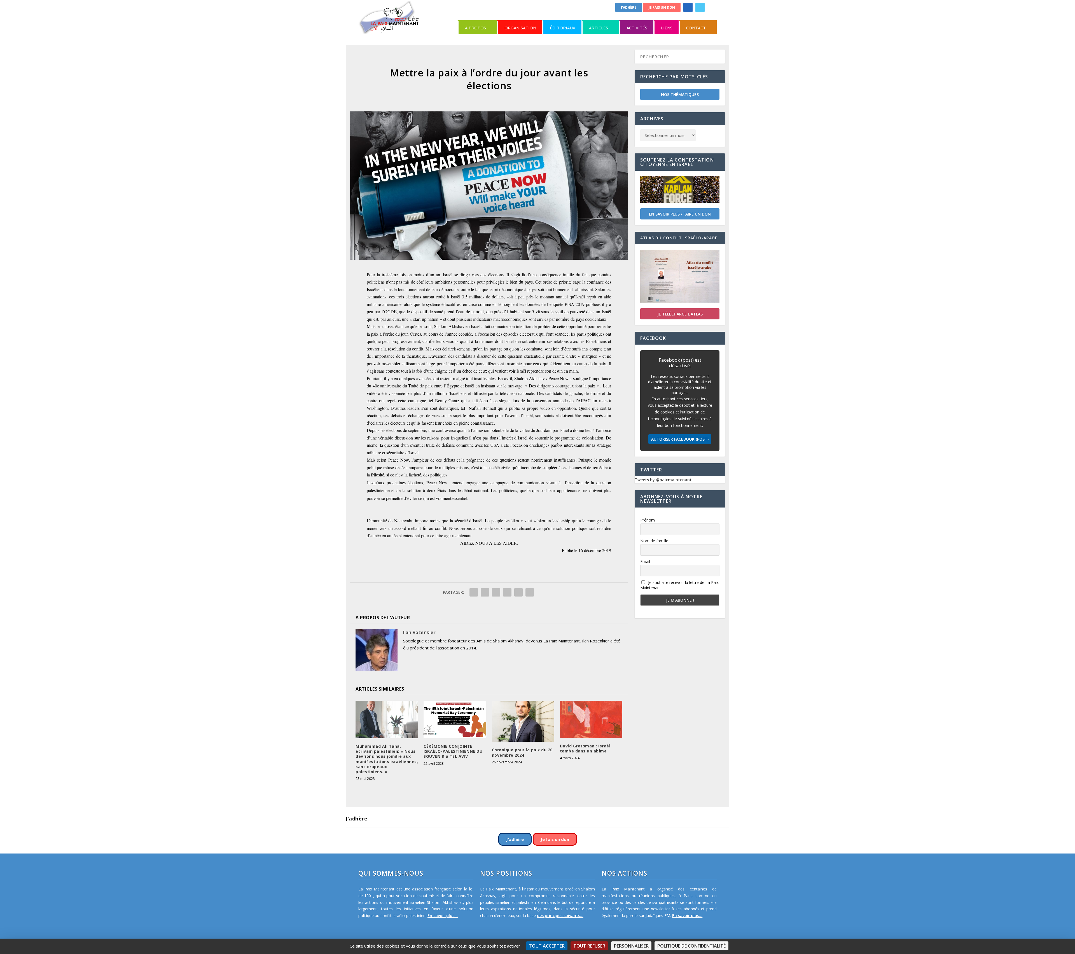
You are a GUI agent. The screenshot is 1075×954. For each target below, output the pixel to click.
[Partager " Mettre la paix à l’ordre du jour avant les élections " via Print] (529, 592)
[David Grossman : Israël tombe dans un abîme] (591, 719)
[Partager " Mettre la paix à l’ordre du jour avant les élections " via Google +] (496, 592)
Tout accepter (547, 946)
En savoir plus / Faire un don (680, 214)
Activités (637, 28)
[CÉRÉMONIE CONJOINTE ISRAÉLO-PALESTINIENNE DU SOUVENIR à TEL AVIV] (455, 719)
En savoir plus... (442, 915)
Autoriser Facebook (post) (680, 439)
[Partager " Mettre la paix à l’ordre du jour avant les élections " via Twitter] (484, 592)
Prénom (647, 520)
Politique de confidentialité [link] (691, 946)
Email (645, 561)
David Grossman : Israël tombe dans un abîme (585, 748)
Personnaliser (631, 946)
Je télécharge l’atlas (680, 314)
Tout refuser (589, 946)
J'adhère (628, 7)
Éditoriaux (562, 28)
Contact (696, 28)
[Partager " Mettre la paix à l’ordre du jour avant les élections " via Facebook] (473, 592)
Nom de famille (654, 540)
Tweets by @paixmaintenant (663, 479)
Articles (598, 28)
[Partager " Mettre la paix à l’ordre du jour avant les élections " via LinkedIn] (507, 592)
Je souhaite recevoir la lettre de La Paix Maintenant (679, 585)
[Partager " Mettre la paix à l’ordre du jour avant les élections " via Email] (518, 592)
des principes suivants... (560, 915)
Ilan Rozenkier (419, 632)
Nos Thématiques (680, 94)
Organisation (520, 28)
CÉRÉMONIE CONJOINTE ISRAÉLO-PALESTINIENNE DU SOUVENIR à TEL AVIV (453, 751)
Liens (666, 28)
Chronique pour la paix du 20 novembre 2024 (522, 752)
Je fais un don (662, 7)
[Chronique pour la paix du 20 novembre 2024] (523, 721)
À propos (475, 28)
